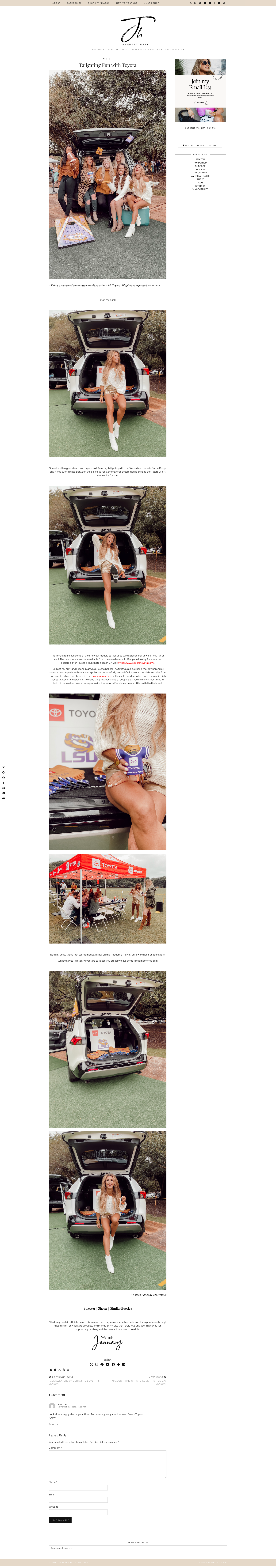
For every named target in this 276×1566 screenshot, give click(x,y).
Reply (55, 1424)
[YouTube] (205, 3)
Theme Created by (212, 1562)
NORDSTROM (200, 162)
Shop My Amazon (99, 3)
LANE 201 (200, 179)
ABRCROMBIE (200, 172)
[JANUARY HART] (138, 23)
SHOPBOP (200, 166)
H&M (200, 182)
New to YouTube (126, 3)
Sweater (89, 1308)
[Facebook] (210, 3)
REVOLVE (200, 169)
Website (53, 1506)
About (57, 3)
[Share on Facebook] (55, 1370)
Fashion (107, 59)
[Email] (219, 3)
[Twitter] (191, 3)
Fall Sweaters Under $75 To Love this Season (74, 1380)
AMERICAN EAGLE (200, 176)
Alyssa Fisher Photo (154, 1294)
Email (53, 1494)
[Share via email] (51, 1370)
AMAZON (200, 159)
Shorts (102, 1308)
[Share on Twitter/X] (59, 1370)
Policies (83, 1562)
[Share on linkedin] (68, 1370)
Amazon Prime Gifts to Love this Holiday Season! (139, 1380)
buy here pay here (102, 676)
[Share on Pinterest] (64, 1370)
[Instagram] (195, 3)
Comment (55, 1447)
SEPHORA (200, 186)
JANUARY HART (65, 1562)
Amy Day (62, 1404)
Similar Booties (121, 1308)
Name (53, 1482)
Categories (74, 3)
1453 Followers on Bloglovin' (201, 145)
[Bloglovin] (215, 3)
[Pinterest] (200, 3)
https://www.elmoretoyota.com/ (136, 662)
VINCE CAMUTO (200, 189)
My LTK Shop (151, 3)
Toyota (116, 285)
